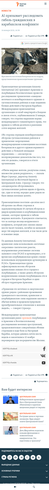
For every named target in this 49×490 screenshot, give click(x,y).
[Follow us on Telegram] (21, 457)
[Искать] (34, 487)
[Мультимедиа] (15, 487)
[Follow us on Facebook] (15, 457)
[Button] (16, 36)
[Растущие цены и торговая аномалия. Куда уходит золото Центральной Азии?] (10, 416)
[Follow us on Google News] (33, 457)
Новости (6, 11)
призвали (27, 318)
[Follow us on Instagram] (9, 457)
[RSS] (38, 457)
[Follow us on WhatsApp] (27, 457)
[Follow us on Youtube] (4, 457)
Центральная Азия (28, 397)
